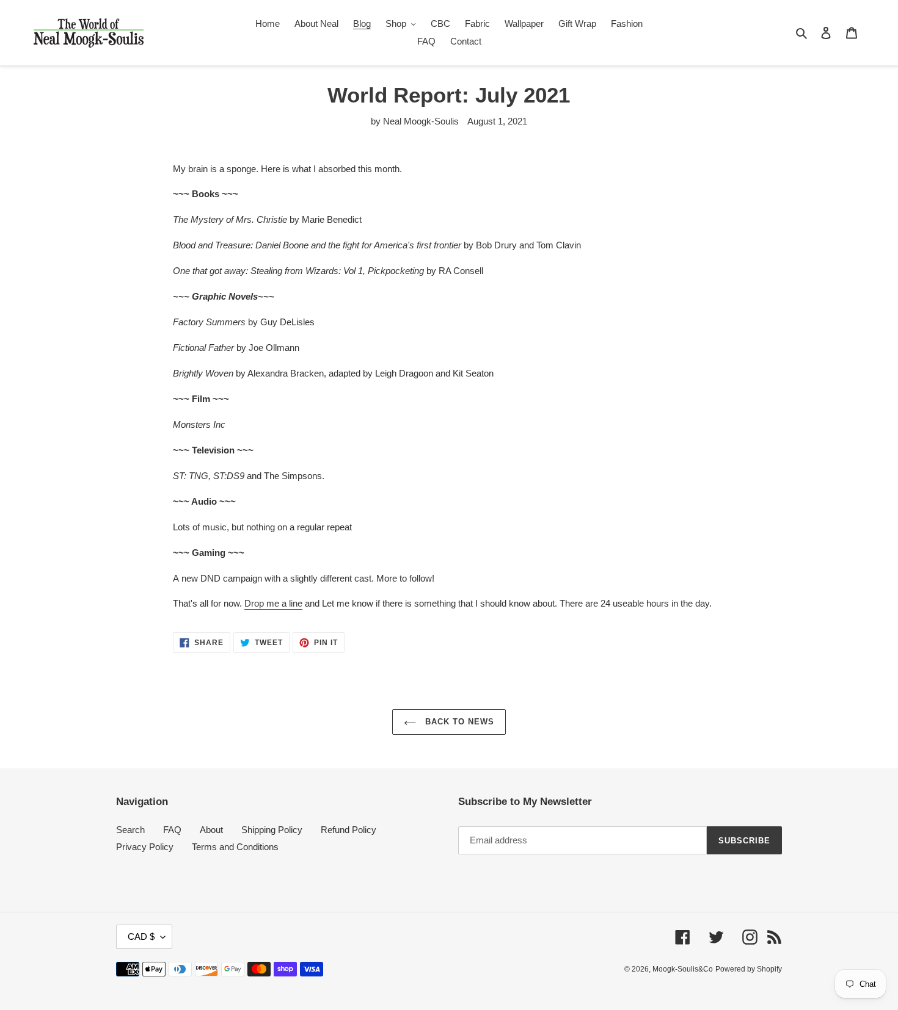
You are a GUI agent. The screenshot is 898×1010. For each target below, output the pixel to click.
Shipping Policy (271, 829)
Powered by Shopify (748, 969)
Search (130, 829)
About (211, 829)
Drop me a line (273, 603)
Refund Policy (348, 829)
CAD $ (141, 936)
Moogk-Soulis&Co (682, 969)
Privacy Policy (144, 847)
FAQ (172, 829)
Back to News (458, 721)
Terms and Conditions (235, 847)
